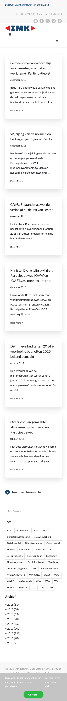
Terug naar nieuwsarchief (26, 492)
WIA (38, 581)
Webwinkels (25, 581)
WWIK (10, 587)
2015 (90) (13, 618)
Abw (9, 530)
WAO (47, 574)
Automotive (22, 530)
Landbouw (51, 555)
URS (34, 568)
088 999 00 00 (27, 14)
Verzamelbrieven (49, 568)
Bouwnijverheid (42, 536)
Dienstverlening (33, 543)
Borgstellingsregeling (18, 536)
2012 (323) (13, 633)
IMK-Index (25, 549)
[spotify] (60, 21)
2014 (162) (13, 623)
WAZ (57, 574)
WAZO (10, 581)
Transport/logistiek (17, 568)
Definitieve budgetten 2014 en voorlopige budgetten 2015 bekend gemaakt (32, 351)
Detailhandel (14, 543)
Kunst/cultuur (34, 555)
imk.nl (45, 673)
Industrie (39, 549)
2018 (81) (13, 604)
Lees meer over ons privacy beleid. (52, 682)
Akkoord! (33, 694)
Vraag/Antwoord (16, 574)
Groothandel (53, 543)
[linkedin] (36, 21)
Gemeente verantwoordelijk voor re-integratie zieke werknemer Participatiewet (31, 68)
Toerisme (53, 562)
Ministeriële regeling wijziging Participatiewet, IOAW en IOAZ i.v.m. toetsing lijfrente (32, 275)
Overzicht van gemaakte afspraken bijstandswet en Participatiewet (29, 427)
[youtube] (54, 21)
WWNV (23, 587)
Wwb (57, 581)
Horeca (11, 549)
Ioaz (51, 549)
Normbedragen (15, 562)
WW (47, 581)
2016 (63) (13, 614)
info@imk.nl (55, 14)
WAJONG (34, 574)
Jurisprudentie (15, 555)
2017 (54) (13, 609)
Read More (15, 110)
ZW (51, 587)
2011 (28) (13, 638)
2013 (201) (13, 628)
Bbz (45, 530)
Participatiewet (36, 562)
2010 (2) (12, 642)
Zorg (42, 587)
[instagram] (48, 21)
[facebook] (42, 21)
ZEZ (33, 587)
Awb (35, 530)
